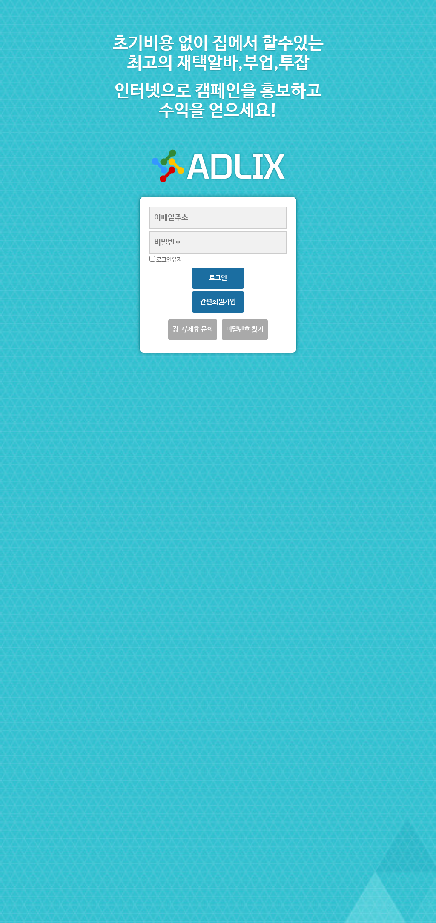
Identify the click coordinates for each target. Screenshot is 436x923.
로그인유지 (168, 259)
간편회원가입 (218, 302)
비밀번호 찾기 (245, 329)
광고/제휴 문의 (192, 329)
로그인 (218, 278)
